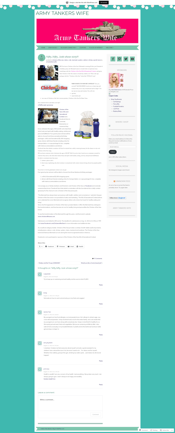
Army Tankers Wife (62, 13)
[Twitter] (125, 59)
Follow (113, 152)
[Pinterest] (119, 59)
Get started (104, 2)
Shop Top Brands (116, 99)
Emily (45, 293)
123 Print (116, 109)
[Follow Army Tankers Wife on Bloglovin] (117, 199)
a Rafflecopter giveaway (45, 105)
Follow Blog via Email (122, 135)
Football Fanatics (118, 106)
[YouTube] (132, 59)
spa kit (95, 60)
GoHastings (117, 101)
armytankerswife (51, 62)
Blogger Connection (68, 47)
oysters (80, 60)
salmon (85, 60)
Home (43, 47)
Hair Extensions (116, 89)
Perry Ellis (116, 104)
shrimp (90, 60)
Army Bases (52, 47)
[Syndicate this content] (114, 181)
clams (66, 60)
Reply (101, 285)
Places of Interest (96, 47)
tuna (99, 60)
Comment (95, 414)
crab (69, 60)
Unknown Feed (123, 181)
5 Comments (98, 258)
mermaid (74, 60)
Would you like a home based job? (92, 263)
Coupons (82, 47)
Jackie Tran (47, 312)
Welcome (109, 47)
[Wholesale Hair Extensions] (116, 87)
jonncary (46, 369)
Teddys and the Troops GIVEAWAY (49, 263)
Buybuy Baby (117, 111)
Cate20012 (47, 274)
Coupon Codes (113, 96)
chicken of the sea (58, 60)
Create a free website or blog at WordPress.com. (53, 428)
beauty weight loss (49, 379)
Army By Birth (48, 343)
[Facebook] (112, 59)
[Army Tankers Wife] (87, 44)
